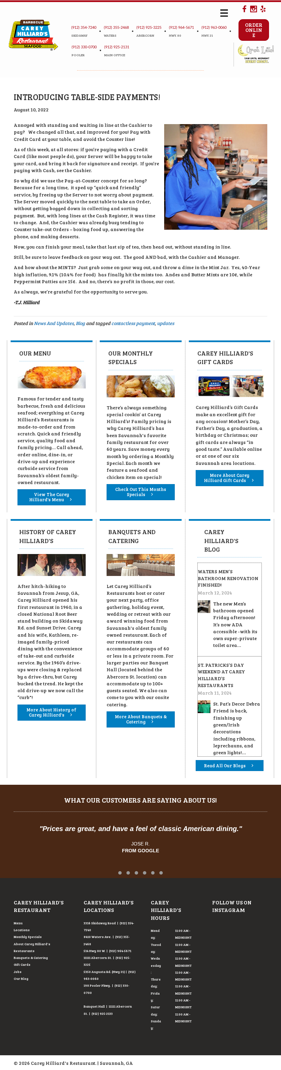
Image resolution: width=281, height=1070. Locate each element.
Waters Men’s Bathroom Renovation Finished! (228, 578)
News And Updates (54, 323)
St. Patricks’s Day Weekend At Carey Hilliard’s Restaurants (221, 675)
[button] (120, 872)
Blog (80, 323)
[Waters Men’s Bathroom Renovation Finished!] (204, 606)
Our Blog (21, 978)
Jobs (18, 971)
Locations (22, 929)
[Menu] (224, 13)
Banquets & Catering (31, 957)
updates (165, 323)
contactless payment (133, 323)
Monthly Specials (28, 936)
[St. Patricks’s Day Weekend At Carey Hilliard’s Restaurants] (204, 706)
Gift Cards (22, 964)
